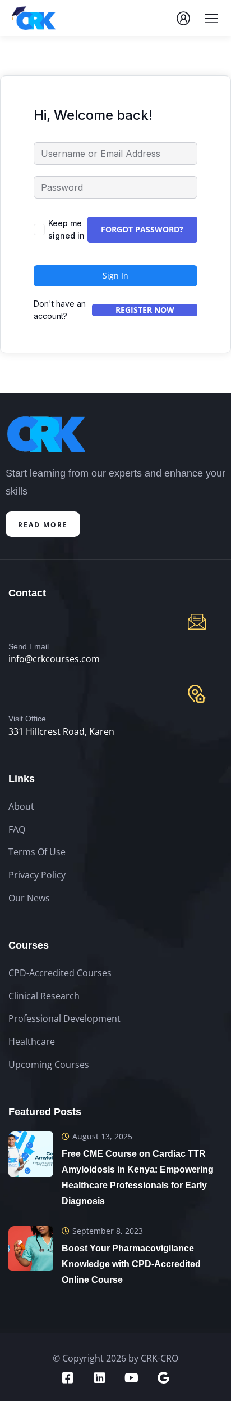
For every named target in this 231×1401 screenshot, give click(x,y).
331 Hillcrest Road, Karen (61, 731)
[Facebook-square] (68, 1378)
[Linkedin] (100, 1378)
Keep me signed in (66, 229)
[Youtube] (132, 1378)
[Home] (46, 434)
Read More (43, 524)
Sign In (115, 275)
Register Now (145, 309)
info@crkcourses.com (54, 659)
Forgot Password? (142, 229)
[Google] (164, 1378)
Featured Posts (44, 1111)
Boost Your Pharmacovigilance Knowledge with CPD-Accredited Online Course (131, 1264)
